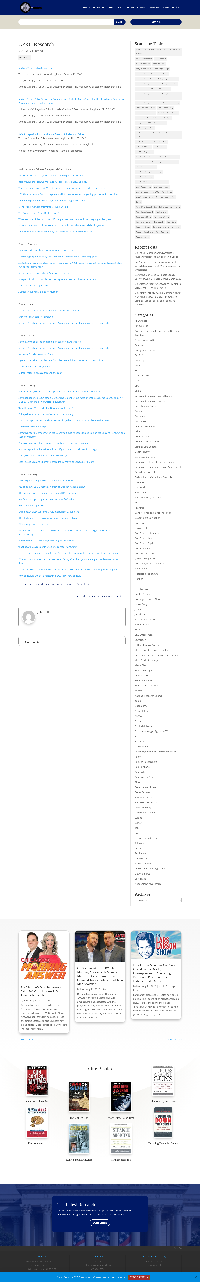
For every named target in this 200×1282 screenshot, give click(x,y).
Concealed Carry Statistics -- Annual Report (152, 74)
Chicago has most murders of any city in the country (45, 414)
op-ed (138, 700)
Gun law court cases (145, 553)
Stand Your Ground (143, 227)
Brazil (138, 370)
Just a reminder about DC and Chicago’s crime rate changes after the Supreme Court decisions (68, 553)
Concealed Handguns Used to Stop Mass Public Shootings (157, 103)
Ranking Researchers (146, 761)
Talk (137, 827)
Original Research (144, 711)
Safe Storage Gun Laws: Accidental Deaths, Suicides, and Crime (51, 134)
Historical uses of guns (146, 573)
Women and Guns (142, 237)
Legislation (140, 639)
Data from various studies (145, 113)
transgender (141, 858)
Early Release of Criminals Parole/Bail (154, 477)
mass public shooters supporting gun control (158, 655)
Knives (138, 629)
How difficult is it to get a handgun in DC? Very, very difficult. (49, 575)
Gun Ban (139, 522)
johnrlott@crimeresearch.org (98, 1265)
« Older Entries (26, 1039)
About (130, 7)
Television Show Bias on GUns (147, 232)
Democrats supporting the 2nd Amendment (158, 467)
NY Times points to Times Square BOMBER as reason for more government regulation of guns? (68, 569)
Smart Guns (171, 222)
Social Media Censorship (147, 802)
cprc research (24, 57)
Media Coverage (143, 670)
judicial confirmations (146, 619)
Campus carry (142, 375)
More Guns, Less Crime (144, 197)
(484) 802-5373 (97, 1269)
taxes (137, 833)
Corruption (140, 416)
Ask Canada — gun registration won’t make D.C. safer (46, 499)
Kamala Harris (142, 624)
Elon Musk (140, 487)
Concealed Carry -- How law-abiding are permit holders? (157, 79)
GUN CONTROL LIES (143, 147)
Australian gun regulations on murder (38, 291)
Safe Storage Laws (143, 222)
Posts (86, 7)
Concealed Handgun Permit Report (153, 395)
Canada (139, 380)
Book (137, 365)
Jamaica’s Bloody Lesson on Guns (35, 354)
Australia (139, 345)
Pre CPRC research (143, 64)
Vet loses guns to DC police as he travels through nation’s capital (51, 486)
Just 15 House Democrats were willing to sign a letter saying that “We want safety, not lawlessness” (158, 265)
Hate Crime (141, 568)
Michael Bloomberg (145, 680)
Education (140, 482)
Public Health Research (144, 212)
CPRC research (160, 58)
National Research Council (148, 695)
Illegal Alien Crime (143, 162)
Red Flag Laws (161, 212)
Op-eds (120, 7)
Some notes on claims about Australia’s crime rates (45, 273)
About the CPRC (159, 64)
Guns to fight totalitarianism (149, 563)
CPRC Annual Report (145, 426)
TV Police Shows (143, 863)
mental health (142, 675)
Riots (137, 782)
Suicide (138, 817)
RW (26, 1000)
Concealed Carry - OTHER (145, 108)
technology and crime (146, 838)
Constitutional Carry (165, 108)
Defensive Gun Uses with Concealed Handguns (153, 118)
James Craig (141, 604)
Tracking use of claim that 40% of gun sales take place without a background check (61, 188)
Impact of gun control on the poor (164, 162)
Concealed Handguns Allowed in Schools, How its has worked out (156, 96)
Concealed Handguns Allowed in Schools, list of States (156, 84)
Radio (138, 756)
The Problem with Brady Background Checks (41, 213)
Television (140, 843)
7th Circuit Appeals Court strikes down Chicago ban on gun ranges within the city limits (63, 420)
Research (98, 7)
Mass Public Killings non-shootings (152, 650)
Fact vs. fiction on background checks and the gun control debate (52, 175)
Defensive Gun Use (145, 456)
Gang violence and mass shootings (153, 512)
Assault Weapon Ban (145, 339)
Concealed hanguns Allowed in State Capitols (153, 89)
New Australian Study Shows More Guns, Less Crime (45, 250)
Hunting (139, 578)
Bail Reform (141, 355)
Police (138, 721)
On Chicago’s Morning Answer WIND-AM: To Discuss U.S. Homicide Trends (41, 991)
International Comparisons (146, 167)
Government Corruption (147, 517)
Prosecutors (141, 741)
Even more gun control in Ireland (35, 316)
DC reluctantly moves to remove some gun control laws (47, 517)
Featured (38, 50)
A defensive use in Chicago (32, 426)
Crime (138, 431)
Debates (174, 113)
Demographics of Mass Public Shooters (150, 123)
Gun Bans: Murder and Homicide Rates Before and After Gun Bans (157, 135)
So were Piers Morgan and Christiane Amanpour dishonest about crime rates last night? (64, 322)
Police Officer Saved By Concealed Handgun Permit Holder (158, 207)
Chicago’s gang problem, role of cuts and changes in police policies (53, 443)
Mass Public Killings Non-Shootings (149, 172)
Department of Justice (146, 472)
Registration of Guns (143, 217)
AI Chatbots (141, 320)
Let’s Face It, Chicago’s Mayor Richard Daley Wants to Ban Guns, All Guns (56, 461)
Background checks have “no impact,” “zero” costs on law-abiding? (52, 181)
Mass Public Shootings (144, 177)
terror (138, 848)
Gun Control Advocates (147, 533)
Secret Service (142, 792)
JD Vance (139, 609)
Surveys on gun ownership (163, 227)
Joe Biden (140, 614)
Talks (177, 227)
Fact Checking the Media (145, 128)
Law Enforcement (144, 634)
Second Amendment (145, 787)
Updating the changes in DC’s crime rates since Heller (46, 480)
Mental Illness (166, 192)
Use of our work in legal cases (150, 868)
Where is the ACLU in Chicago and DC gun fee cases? (46, 540)
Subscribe (168, 7)
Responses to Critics (161, 217)
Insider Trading (142, 594)
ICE (136, 583)
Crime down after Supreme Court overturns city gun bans (48, 511)
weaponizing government (148, 883)
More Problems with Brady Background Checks (43, 206)
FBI (136, 502)
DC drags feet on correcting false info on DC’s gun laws (47, 492)
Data (110, 7)
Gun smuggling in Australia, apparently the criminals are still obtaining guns (57, 256)
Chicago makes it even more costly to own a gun (43, 455)
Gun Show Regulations (144, 152)
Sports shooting (143, 807)
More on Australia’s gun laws (33, 285)
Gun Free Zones (143, 548)
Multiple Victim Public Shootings (35, 67)
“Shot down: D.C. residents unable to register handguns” (47, 546)
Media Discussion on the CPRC (147, 192)
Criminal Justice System (147, 441)
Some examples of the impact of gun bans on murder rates (49, 310)
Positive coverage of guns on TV (151, 731)
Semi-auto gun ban (144, 797)
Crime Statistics (143, 436)
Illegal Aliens (141, 589)
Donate (154, 7)
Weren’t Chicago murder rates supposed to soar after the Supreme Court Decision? (62, 391)
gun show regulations (146, 558)
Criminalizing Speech (146, 446)
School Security (158, 222)
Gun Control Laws (144, 538)
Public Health (142, 746)
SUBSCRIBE (100, 1223)
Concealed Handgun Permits (150, 400)
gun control (141, 528)
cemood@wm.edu (154, 1265)
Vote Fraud (140, 878)
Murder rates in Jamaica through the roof (40, 372)
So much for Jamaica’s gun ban (34, 366)
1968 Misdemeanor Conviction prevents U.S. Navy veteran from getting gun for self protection (68, 194)
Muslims (139, 690)
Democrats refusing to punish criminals (155, 461)
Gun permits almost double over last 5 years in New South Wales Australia (57, 279)
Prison (138, 736)
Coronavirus (141, 411)
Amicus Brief (141, 325)
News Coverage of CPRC (165, 197)
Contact (142, 7)
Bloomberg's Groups (161, 69)
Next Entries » (174, 1039)
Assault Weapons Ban (144, 58)
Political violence (143, 726)
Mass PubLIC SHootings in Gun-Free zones (152, 182)
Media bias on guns (161, 187)
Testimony (165, 232)
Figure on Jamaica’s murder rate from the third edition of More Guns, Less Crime (60, 360)
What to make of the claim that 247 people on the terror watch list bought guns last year (64, 219)
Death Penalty (163, 113)
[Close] (196, 1277)
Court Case (140, 421)
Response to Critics (145, 777)
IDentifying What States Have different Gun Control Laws (157, 157)
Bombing (139, 360)
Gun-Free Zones (160, 147)
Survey (138, 822)
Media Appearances (143, 187)
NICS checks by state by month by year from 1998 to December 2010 (55, 231)
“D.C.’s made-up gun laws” (31, 505)
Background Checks (143, 69)
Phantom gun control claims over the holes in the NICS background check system (61, 225)
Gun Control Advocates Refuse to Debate (151, 142)
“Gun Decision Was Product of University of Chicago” (45, 408)
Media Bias (140, 665)
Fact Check (140, 492)
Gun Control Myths (145, 543)
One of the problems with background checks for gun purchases (52, 200)
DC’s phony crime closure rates (34, 524)
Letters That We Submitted (149, 645)
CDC (137, 385)
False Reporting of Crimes (148, 497)
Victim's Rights (142, 873)
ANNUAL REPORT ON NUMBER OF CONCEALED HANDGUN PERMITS (158, 52)
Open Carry (141, 705)
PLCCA (138, 716)
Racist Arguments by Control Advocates (155, 751)
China (138, 390)
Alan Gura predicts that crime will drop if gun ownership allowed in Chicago (57, 449)
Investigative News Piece (148, 599)
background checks (145, 350)
